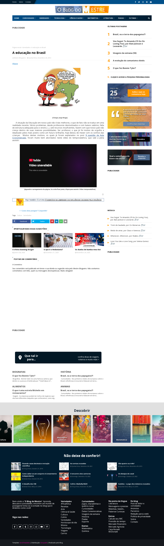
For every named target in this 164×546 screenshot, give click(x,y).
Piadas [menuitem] (121, 18)
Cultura (19, 215)
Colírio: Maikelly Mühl (78, 484)
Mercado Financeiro (117, 524)
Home (14, 2)
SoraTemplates (25, 543)
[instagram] (143, 2)
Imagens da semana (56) (125, 53)
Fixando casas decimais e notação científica (35, 464)
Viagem (64, 530)
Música (64, 525)
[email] (150, 2)
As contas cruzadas (78, 463)
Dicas (42, 440)
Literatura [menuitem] (108, 18)
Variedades (26, 47)
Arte (82, 440)
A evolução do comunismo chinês (129, 60)
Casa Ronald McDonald (114, 530)
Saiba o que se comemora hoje (138, 93)
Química (85, 531)
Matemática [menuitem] (93, 18)
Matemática (121, 440)
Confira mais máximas (136, 124)
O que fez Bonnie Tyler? (23, 375)
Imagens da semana (91, 514)
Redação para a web (140, 513)
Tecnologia (66, 528)
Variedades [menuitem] (44, 18)
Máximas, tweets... (117, 509)
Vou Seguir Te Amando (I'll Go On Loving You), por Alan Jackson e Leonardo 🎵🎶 (129, 43)
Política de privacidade (140, 516)
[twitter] (139, 2)
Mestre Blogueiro (20, 58)
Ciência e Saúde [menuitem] (76, 18)
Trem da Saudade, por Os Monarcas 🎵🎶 (127, 225)
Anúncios (135, 508)
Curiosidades (87, 508)
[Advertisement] (58, 341)
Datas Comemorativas (92, 511)
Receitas (64, 506)
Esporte (22, 440)
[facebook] (135, 2)
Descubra (141, 139)
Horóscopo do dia (69, 522)
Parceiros (135, 511)
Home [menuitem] (16, 18)
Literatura (141, 440)
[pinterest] (147, 2)
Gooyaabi (43, 543)
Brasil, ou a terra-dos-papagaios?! (77, 375)
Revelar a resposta (142, 157)
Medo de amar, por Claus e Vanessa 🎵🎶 (127, 230)
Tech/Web (101, 440)
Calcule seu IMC (116, 518)
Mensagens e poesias (62, 438)
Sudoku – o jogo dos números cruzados (134, 484)
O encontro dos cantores (80, 474)
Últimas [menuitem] (132, 18)
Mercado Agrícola (116, 526)
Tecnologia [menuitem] (59, 18)
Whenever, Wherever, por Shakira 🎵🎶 (126, 236)
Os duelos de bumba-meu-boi (88, 249)
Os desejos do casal (126, 474)
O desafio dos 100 (29, 484)
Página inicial (16, 47)
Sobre (21, 2)
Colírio (64, 517)
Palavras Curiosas (117, 511)
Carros (64, 533)
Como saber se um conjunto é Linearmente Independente (39, 475)
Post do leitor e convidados (137, 504)
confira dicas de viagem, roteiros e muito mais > (88, 358)
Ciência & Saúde (68, 511)
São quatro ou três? (126, 463)
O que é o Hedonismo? (53, 249)
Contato (28, 2)
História (85, 516)
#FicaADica (66, 503)
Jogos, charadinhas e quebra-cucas (91, 504)
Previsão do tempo (117, 521)
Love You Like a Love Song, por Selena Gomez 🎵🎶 (129, 242)
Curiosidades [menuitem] (28, 18)
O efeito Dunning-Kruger (23, 249)
